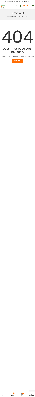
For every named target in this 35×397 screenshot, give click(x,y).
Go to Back (17, 61)
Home (9, 16)
